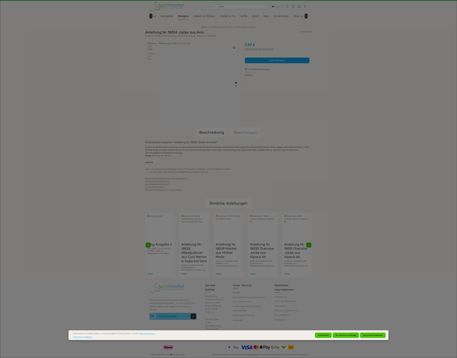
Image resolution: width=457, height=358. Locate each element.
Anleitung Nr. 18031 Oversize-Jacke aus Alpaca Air (296, 250)
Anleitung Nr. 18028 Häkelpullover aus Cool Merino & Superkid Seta (194, 252)
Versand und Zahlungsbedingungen (285, 298)
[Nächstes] (306, 16)
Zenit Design (180, 354)
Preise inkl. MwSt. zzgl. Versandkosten (259, 49)
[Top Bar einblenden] (305, 6)
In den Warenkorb (277, 60)
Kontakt (237, 292)
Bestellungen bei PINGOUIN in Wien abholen (247, 308)
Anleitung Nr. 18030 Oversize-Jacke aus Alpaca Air (262, 250)
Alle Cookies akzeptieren (373, 335)
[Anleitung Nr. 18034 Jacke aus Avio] (199, 82)
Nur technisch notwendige (346, 335)
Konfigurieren (323, 335)
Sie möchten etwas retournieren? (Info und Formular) (249, 299)
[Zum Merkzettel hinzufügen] (234, 48)
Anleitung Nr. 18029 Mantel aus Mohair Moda (226, 250)
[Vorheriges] (150, 16)
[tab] (212, 132)
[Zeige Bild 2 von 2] (236, 86)
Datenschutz (280, 305)
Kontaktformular (213, 325)
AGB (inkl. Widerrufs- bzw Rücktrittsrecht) (286, 312)
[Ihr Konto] (293, 6)
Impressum (279, 319)
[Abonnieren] (193, 316)
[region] (193, 82)
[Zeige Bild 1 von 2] (236, 83)
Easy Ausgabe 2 (159, 244)
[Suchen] (266, 6)
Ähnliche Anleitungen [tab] (229, 203)
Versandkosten (253, 354)
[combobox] (241, 6)
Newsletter (238, 320)
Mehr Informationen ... (147, 333)
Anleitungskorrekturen (243, 315)
